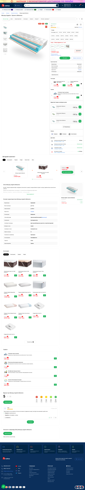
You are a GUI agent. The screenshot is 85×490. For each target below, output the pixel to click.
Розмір (52, 30)
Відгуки (37, 18)
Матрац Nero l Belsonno (60, 106)
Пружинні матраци (51, 471)
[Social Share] (82, 19)
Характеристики (18, 18)
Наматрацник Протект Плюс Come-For (38, 272)
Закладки (68, 471)
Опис (12, 18)
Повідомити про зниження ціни (56, 55)
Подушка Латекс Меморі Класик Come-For (10, 314)
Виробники (31, 475)
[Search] (54, 5)
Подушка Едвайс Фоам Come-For (74, 82)
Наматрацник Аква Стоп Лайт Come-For (61, 82)
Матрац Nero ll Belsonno (60, 113)
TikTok (19, 468)
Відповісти (8, 417)
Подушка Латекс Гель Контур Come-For (23, 314)
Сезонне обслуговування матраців (14, 379)
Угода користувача (32, 472)
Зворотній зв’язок (69, 474)
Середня (79, 69)
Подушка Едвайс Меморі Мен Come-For (9, 293)
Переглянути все (55, 74)
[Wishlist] (80, 24)
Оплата (30, 471)
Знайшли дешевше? (54, 54)
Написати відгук (8, 402)
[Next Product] (79, 19)
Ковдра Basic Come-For (37, 313)
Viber (19, 470)
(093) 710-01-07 (67, 6)
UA (82, 5)
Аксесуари (26, 18)
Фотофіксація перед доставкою (14, 371)
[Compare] (77, 24)
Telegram (19, 473)
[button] (81, 83)
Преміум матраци (51, 472)
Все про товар (5, 18)
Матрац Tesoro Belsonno (61, 120)
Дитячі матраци (51, 477)
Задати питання (8, 433)
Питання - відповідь (45, 18)
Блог (30, 477)
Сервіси (31, 18)
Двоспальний (44, 217)
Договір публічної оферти (34, 474)
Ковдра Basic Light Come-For (9, 334)
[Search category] (25, 5)
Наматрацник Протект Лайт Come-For (23, 272)
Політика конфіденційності (34, 469)
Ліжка (49, 478)
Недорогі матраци (51, 474)
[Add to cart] (80, 107)
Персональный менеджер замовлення (15, 362)
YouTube (19, 466)
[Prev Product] (77, 19)
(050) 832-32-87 (67, 4)
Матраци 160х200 (51, 480)
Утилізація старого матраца (63, 92)
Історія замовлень (69, 469)
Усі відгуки (30, 421)
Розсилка (68, 472)
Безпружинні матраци (52, 469)
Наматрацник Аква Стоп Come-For (39, 292)
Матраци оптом (51, 481)
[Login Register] (75, 5)
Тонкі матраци (50, 475)
